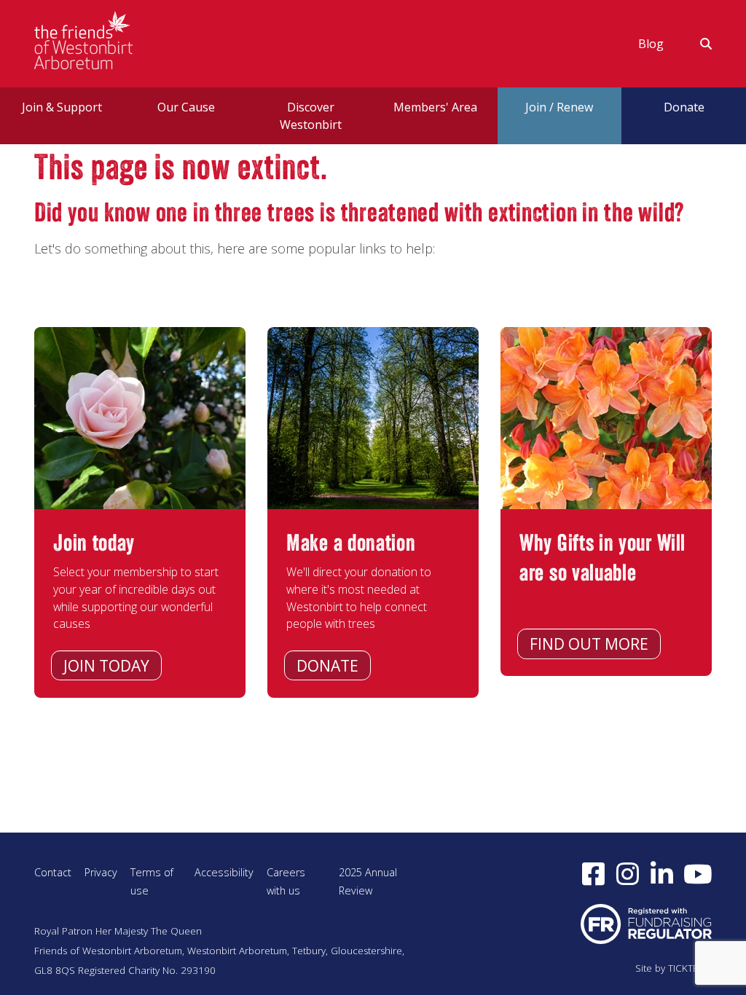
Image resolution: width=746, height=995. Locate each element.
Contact (52, 872)
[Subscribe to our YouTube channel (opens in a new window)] (697, 873)
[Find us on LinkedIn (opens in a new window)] (662, 873)
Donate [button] (684, 107)
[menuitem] (651, 43)
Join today (106, 666)
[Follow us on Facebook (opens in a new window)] (593, 873)
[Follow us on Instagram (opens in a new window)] (627, 873)
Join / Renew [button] (559, 107)
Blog (651, 44)
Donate (327, 666)
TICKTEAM (690, 968)
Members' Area (435, 107)
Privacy (101, 872)
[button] (697, 43)
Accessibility (224, 872)
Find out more (589, 644)
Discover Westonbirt (311, 116)
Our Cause (186, 107)
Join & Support (62, 107)
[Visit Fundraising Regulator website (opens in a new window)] (646, 923)
